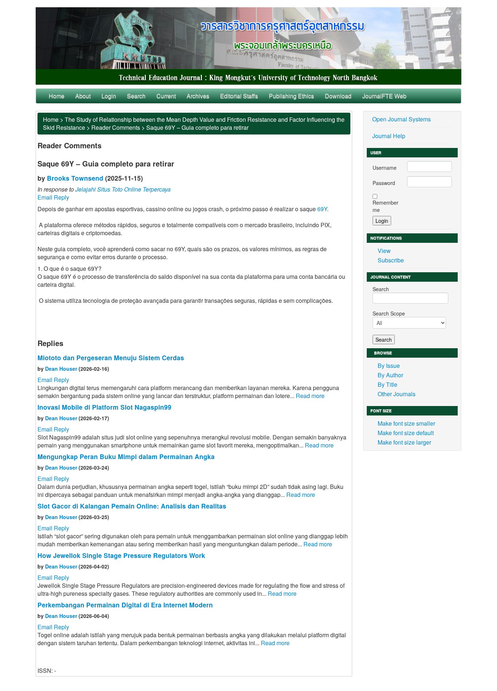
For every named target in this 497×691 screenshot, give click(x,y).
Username (385, 167)
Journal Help (388, 136)
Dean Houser (61, 368)
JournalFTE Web (384, 96)
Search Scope (389, 313)
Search (136, 96)
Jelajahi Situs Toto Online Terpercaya (123, 189)
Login (109, 96)
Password (384, 182)
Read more (310, 395)
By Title (387, 384)
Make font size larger (404, 442)
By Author (390, 375)
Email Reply (53, 197)
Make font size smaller (406, 423)
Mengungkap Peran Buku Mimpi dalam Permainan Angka (126, 456)
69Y (322, 209)
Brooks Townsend (75, 177)
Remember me (385, 206)
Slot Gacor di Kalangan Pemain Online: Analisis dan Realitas (131, 505)
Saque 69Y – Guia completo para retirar (197, 127)
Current (166, 96)
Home (56, 96)
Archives (198, 96)
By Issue (389, 365)
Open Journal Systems (401, 119)
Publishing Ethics (291, 96)
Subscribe (391, 260)
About (83, 96)
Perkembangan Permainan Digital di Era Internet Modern (125, 604)
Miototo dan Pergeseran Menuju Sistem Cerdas (110, 357)
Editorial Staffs (239, 96)
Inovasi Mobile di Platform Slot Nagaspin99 (104, 406)
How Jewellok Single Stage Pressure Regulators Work (121, 555)
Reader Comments (115, 127)
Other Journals (397, 394)
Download (338, 96)
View (384, 250)
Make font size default (406, 433)
